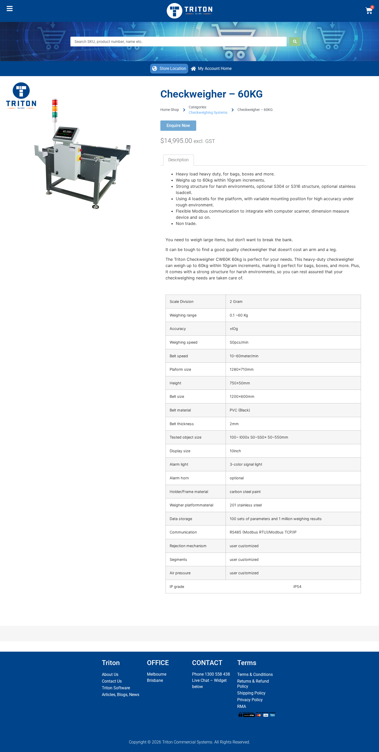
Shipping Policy (251, 693)
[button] (9, 9)
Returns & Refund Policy (253, 684)
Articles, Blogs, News (120, 694)
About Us (110, 674)
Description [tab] (178, 159)
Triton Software (116, 687)
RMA (241, 706)
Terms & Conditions (255, 674)
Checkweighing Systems (208, 112)
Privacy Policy (250, 699)
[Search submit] (295, 41)
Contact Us (112, 681)
